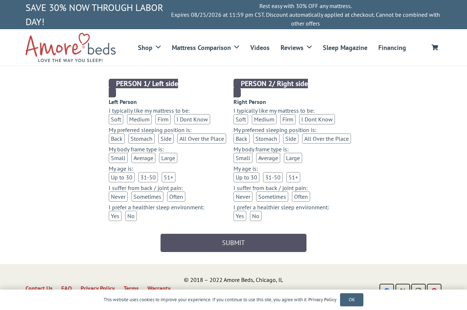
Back (117, 138)
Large (168, 158)
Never (118, 196)
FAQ (66, 288)
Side (166, 138)
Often (176, 196)
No (131, 216)
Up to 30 (121, 177)
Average (143, 158)
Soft (116, 119)
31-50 (148, 177)
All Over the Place (202, 138)
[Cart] (435, 47)
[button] (158, 47)
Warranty (159, 288)
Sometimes (147, 196)
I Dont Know (192, 119)
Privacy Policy (98, 288)
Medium (139, 119)
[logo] (71, 47)
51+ (168, 177)
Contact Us (39, 288)
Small (118, 158)
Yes (115, 216)
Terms (131, 288)
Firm (163, 119)
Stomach (142, 138)
